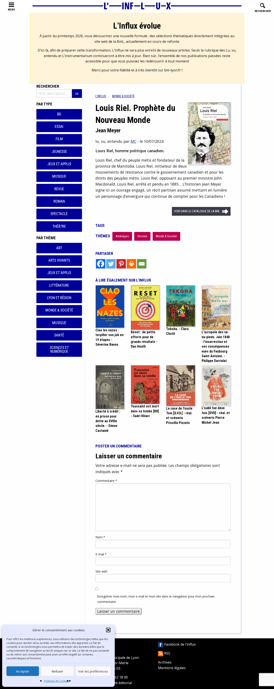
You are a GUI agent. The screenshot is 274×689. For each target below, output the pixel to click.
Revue (59, 189)
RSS (166, 653)
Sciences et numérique (59, 349)
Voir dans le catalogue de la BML (197, 211)
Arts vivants (59, 260)
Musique (59, 176)
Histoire (142, 236)
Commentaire (106, 481)
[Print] (131, 264)
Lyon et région (59, 298)
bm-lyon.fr (172, 70)
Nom (100, 537)
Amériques (122, 236)
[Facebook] (100, 264)
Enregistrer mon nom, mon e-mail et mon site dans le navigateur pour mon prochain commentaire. (155, 599)
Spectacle (59, 214)
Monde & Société (59, 310)
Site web (101, 571)
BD (59, 114)
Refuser (57, 671)
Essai (59, 126)
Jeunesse (59, 151)
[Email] (141, 264)
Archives (164, 662)
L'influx (100, 96)
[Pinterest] (121, 264)
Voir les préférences (93, 671)
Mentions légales (172, 667)
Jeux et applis (59, 164)
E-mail (101, 554)
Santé (59, 335)
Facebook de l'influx (179, 644)
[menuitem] (103, 96)
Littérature (59, 285)
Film (59, 139)
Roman (59, 201)
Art (59, 248)
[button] (108, 630)
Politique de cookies (56, 681)
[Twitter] (111, 264)
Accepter (22, 671)
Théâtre (59, 226)
